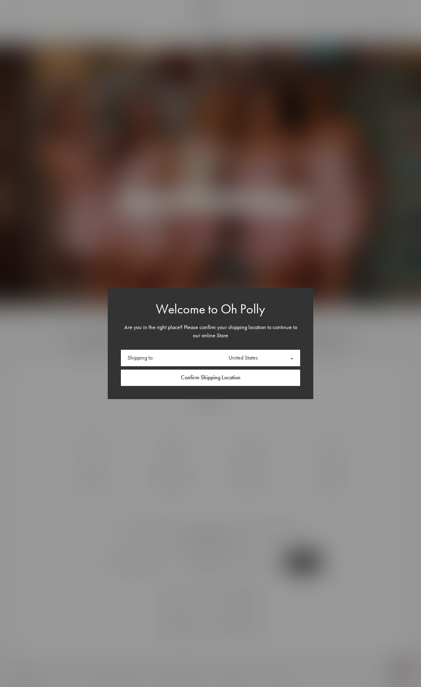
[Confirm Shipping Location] (210, 377)
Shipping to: (140, 357)
